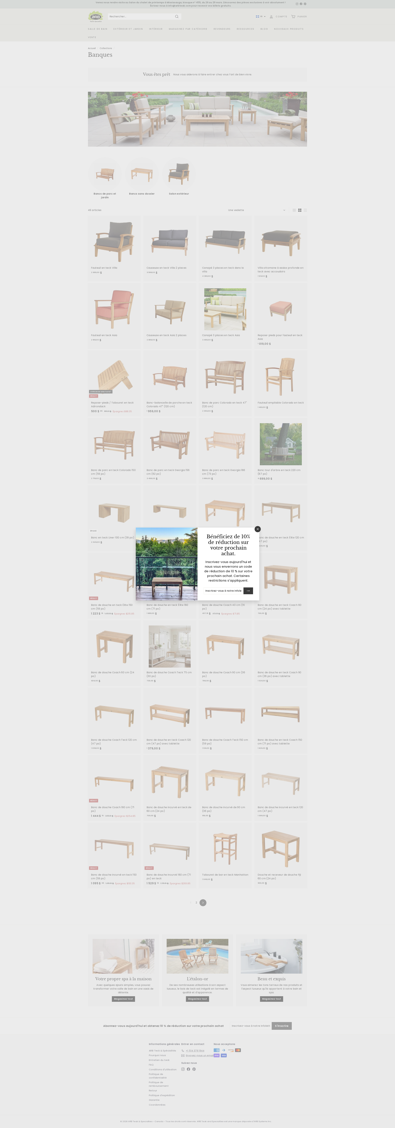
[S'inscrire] (248, 590)
